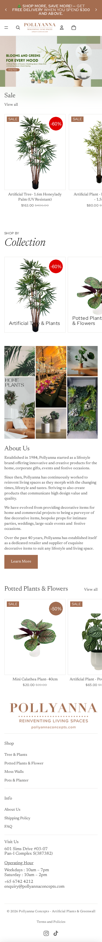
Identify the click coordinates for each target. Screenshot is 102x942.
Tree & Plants (15, 755)
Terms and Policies (51, 922)
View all (11, 105)
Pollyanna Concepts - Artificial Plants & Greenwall (57, 911)
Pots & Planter (16, 781)
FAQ (8, 827)
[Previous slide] (6, 10)
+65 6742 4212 (18, 882)
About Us (12, 810)
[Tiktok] (55, 933)
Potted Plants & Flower (24, 763)
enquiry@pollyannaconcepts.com (34, 886)
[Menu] (6, 27)
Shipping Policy (17, 818)
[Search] (18, 28)
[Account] (62, 28)
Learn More (21, 562)
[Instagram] (46, 933)
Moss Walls (14, 772)
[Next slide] (96, 10)
